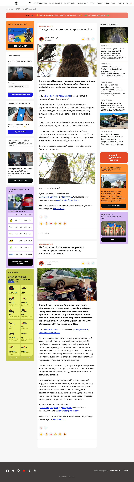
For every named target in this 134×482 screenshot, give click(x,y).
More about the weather (20, 95)
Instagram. (67, 196)
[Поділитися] (88, 39)
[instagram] (35, 470)
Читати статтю (20, 180)
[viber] (18, 470)
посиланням (65, 95)
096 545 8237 (58, 208)
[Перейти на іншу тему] (130, 3)
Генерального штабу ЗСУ (23, 358)
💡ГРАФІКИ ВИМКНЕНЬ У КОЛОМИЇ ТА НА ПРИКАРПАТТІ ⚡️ (59, 15)
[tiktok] (29, 470)
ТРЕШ (113, 3)
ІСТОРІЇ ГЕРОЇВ (69, 3)
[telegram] (13, 470)
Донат (113, 239)
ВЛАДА (100, 3)
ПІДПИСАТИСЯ (20, 132)
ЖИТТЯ (93, 3)
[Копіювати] (93, 39)
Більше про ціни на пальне (20, 262)
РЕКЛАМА (121, 3)
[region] (20, 92)
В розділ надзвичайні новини (114, 157)
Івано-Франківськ (115, 470)
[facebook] (7, 470)
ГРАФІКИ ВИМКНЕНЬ (40, 3)
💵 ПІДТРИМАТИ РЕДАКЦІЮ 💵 (97, 15)
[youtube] (24, 470)
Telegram (54, 196)
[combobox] (18, 86)
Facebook (44, 196)
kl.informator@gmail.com (67, 200)
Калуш (126, 470)
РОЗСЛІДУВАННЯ (82, 3)
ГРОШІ (107, 3)
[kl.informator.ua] (16, 3)
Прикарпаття (44, 233)
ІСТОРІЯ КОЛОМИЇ (55, 3)
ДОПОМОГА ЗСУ (20, 46)
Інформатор (51, 95)
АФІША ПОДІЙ (114, 206)
